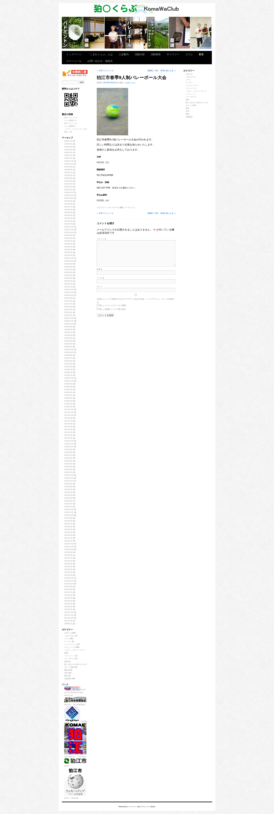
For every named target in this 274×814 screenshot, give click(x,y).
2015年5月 (68, 495)
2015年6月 (68, 492)
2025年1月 (68, 190)
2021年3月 (68, 312)
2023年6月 (68, 244)
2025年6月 (68, 175)
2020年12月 (68, 318)
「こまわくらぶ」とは (100, 54)
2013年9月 (68, 552)
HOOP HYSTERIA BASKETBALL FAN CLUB (75, 692)
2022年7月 (68, 269)
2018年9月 (68, 384)
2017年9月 (68, 418)
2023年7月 (68, 241)
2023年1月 (68, 255)
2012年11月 (68, 581)
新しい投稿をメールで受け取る (112, 309)
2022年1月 (68, 287)
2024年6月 (68, 210)
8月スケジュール (70, 123)
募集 (201, 54)
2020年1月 (68, 347)
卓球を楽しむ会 (200, 33)
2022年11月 (68, 258)
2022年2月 (68, 284)
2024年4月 (68, 215)
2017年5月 (68, 427)
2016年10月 (68, 447)
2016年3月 (68, 467)
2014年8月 (68, 521)
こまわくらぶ (129, 82)
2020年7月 (68, 332)
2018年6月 (68, 392)
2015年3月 (68, 501)
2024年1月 (68, 224)
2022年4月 (68, 278)
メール (100, 277)
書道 (66, 676)
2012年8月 (68, 589)
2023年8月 (68, 238)
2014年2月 (68, 538)
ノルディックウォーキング (158, 33)
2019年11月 (68, 349)
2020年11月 (68, 321)
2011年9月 (68, 621)
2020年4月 (68, 338)
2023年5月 (68, 247)
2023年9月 (68, 235)
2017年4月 (68, 429)
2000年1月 (68, 624)
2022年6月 (68, 272)
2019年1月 (68, 375)
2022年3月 (68, 281)
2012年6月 (68, 595)
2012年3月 (68, 604)
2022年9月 (68, 264)
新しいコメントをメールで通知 (112, 305)
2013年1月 (68, 575)
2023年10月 (68, 232)
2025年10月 (68, 164)
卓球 (66, 673)
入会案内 (124, 54)
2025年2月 (68, 187)
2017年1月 (68, 438)
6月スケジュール (105, 70)
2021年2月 (68, 315)
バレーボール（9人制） (136, 33)
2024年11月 (68, 195)
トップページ (74, 54)
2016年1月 (68, 472)
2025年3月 (68, 184)
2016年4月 (68, 464)
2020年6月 (68, 335)
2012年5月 (68, 598)
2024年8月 (68, 204)
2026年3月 (68, 152)
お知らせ (67, 633)
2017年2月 (68, 435)
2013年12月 (68, 544)
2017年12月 (68, 409)
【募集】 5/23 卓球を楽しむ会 (161, 70)
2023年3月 (68, 252)
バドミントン (72, 33)
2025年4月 (68, 181)
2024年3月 (68, 218)
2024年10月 (68, 198)
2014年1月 (68, 541)
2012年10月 (68, 584)
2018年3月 (68, 401)
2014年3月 (68, 535)
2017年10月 (68, 415)
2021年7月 (68, 304)
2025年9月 (68, 167)
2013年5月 (68, 564)
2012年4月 (68, 601)
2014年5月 (68, 529)
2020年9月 (68, 327)
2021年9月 (68, 298)
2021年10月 (68, 295)
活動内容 (140, 54)
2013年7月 (68, 558)
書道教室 (179, 33)
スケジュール (74, 61)
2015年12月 (68, 475)
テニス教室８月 (70, 120)
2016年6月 (68, 458)
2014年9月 (68, 518)
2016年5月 (68, 461)
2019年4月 (68, 367)
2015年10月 (68, 481)
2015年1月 (68, 507)
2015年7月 (68, 489)
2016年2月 (68, 469)
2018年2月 (68, 404)
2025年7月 (68, 172)
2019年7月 (68, 358)
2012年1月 (68, 609)
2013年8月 (68, 555)
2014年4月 (68, 532)
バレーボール (69, 658)
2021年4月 (68, 309)
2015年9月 (68, 484)
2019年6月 (68, 361)
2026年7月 (68, 141)
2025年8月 (68, 170)
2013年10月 (68, 549)
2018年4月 (68, 398)
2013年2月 (68, 572)
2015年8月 (68, 487)
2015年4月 (68, 498)
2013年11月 (68, 546)
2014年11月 (68, 512)
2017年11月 (68, 412)
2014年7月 (68, 524)
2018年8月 (68, 387)
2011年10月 (68, 618)
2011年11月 (68, 615)
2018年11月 (68, 381)
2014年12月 (68, 509)
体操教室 (94, 33)
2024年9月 (68, 201)
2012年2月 (68, 606)
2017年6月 (68, 424)
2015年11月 (68, 478)
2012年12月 (68, 578)
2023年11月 (68, 230)
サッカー (67, 641)
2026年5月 (68, 147)
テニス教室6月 (70, 126)
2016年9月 (68, 449)
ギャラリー (173, 54)
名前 (99, 268)
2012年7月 (68, 592)
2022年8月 (68, 267)
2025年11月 (68, 161)
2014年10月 (68, 515)
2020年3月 (68, 341)
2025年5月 (68, 178)
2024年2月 (68, 221)
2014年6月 (68, 526)
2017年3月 (68, 432)
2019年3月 (68, 369)
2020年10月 (68, 324)
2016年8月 (68, 452)
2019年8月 (68, 355)
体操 (66, 661)
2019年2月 (68, 372)
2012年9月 (68, 586)
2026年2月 (68, 155)
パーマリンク (129, 207)
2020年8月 (68, 329)
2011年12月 (68, 612)
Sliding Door (145, 806)
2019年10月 (68, 352)
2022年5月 (68, 275)
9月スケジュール (70, 118)
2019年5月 (68, 364)
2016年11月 (68, 444)
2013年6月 (68, 561)
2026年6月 (68, 144)
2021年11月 (68, 292)
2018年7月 (68, 389)
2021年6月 (68, 307)
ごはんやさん (69, 636)
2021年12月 (68, 289)
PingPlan (83, 721)
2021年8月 (68, 301)
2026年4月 (68, 150)
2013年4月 (68, 566)
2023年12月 (68, 227)
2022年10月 (68, 261)
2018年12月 (68, 378)
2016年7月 (68, 455)
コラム (189, 54)
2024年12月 (68, 192)
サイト (99, 286)
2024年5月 (68, 212)
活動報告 (156, 54)
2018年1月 (68, 407)
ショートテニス (115, 33)
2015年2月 (68, 504)
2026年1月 (68, 158)
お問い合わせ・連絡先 (100, 61)
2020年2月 (68, 344)
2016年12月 (68, 441)
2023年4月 (68, 249)
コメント (101, 238)
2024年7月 (68, 207)
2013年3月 (68, 569)
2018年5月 (68, 395)
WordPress (132, 806)
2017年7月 (68, 421)
